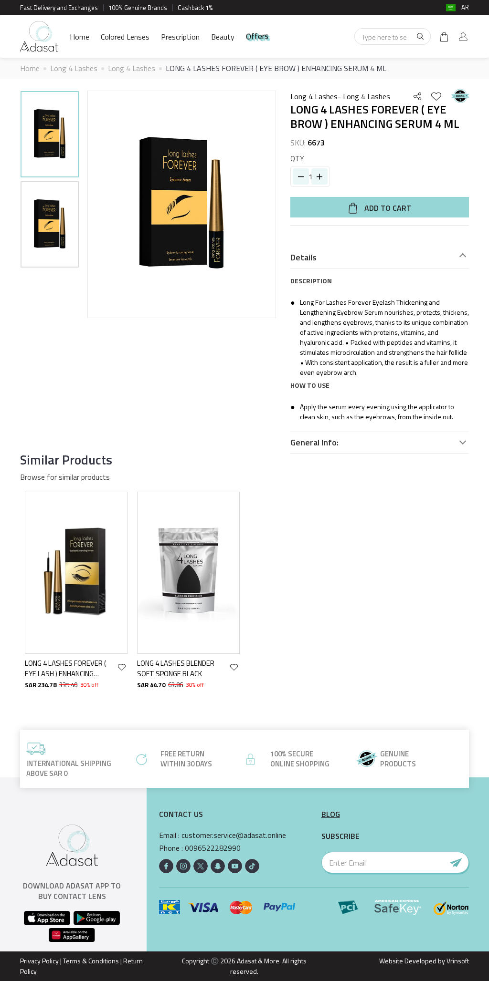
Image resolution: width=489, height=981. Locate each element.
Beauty (222, 36)
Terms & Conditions (91, 961)
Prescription (180, 36)
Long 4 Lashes (73, 68)
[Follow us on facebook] (166, 866)
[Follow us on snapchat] (218, 866)
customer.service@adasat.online (233, 835)
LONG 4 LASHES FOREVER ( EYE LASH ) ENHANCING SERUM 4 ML (65, 668)
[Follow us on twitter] (200, 866)
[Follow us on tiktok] (252, 866)
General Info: (314, 442)
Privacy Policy (39, 961)
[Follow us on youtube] (235, 866)
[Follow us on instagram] (183, 866)
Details (303, 257)
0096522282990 (213, 848)
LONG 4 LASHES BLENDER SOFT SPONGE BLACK (175, 668)
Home (79, 36)
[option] (49, 136)
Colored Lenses (125, 36)
